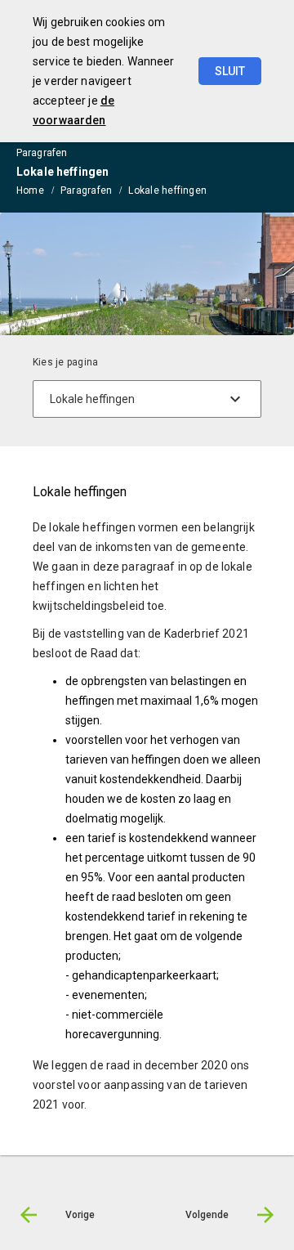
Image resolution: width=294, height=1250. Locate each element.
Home (30, 190)
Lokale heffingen (167, 190)
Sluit (230, 71)
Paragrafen (86, 190)
